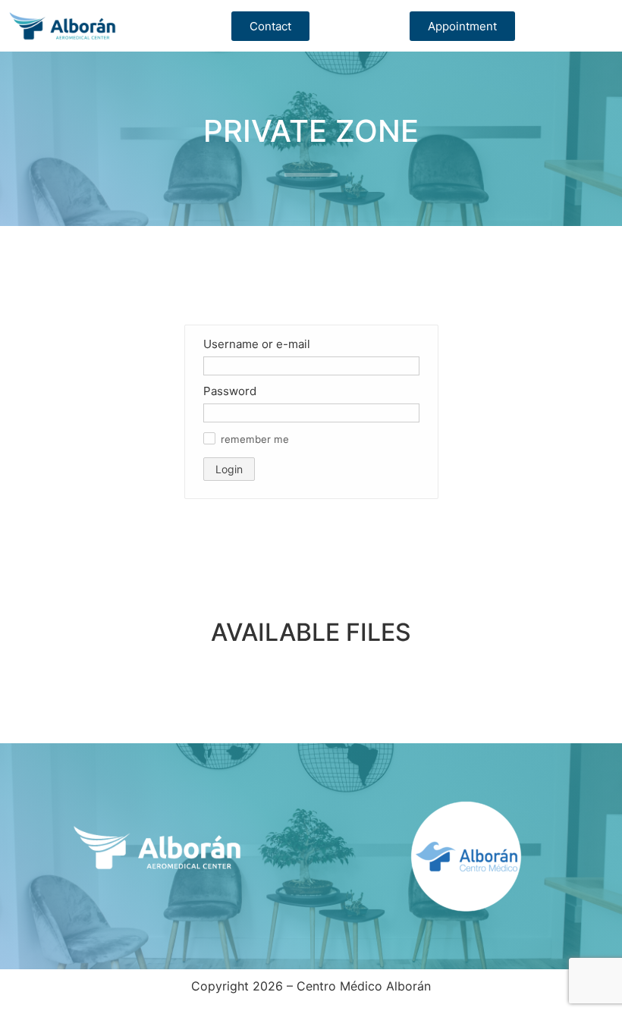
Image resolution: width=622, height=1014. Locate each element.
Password (229, 391)
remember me (255, 439)
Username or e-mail (256, 344)
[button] (209, 438)
